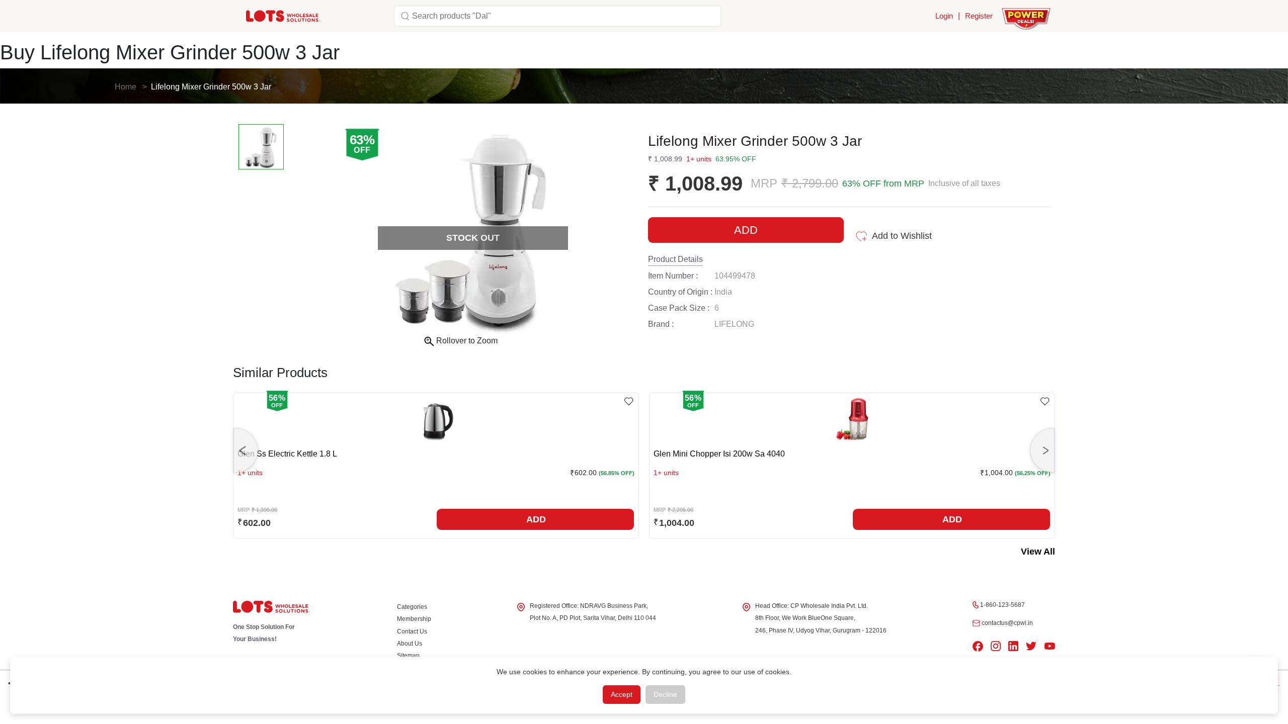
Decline (665, 694)
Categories (412, 606)
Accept (621, 694)
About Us (409, 643)
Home (125, 86)
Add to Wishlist (902, 236)
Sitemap (408, 655)
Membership (414, 618)
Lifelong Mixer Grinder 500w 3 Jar (211, 86)
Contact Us (412, 631)
